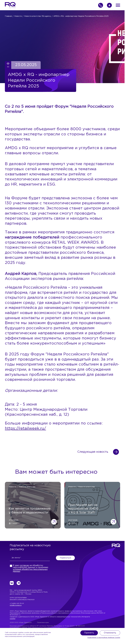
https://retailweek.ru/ (25, 428)
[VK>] (12, 583)
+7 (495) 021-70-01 (17, 603)
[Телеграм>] (19, 583)
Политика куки (43, 622)
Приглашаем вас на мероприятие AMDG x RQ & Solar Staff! (83, 509)
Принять (89, 633)
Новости (18, 16)
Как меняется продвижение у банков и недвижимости (30, 510)
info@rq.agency (16, 605)
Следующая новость (92, 451)
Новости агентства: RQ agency (37, 16)
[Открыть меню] (118, 5)
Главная (8, 16)
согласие (24, 565)
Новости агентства (27, 487)
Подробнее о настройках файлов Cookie (103, 637)
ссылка (12, 618)
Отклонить (110, 633)
